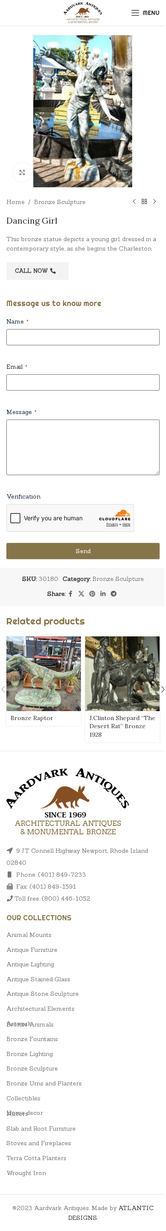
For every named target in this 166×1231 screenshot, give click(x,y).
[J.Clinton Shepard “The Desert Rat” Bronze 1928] (122, 673)
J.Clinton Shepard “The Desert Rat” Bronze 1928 (122, 726)
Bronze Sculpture (60, 202)
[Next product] (154, 202)
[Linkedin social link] (103, 594)
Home (15, 202)
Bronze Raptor (32, 718)
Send (83, 551)
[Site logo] (83, 12)
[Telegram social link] (113, 594)
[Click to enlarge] (22, 172)
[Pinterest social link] (92, 594)
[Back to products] (144, 202)
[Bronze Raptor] (43, 673)
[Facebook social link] (71, 594)
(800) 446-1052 (66, 898)
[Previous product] (134, 202)
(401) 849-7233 (62, 874)
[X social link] (81, 594)
